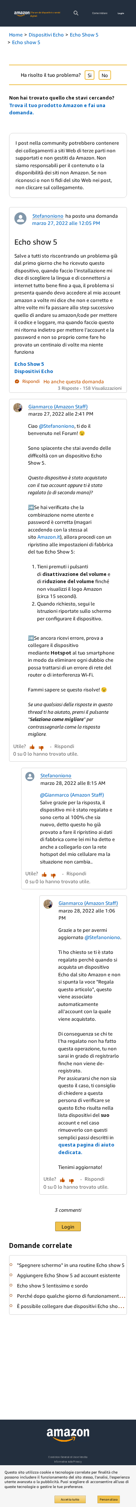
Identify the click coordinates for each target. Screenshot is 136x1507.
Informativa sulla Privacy (68, 1461)
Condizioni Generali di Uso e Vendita (67, 1457)
